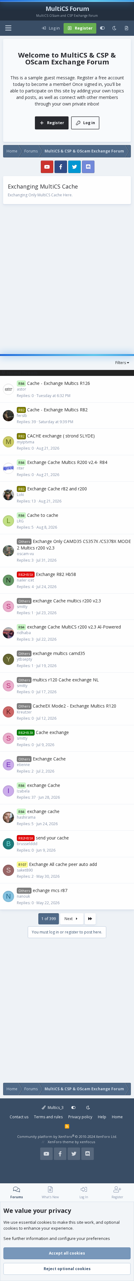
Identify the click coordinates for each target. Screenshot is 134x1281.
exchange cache (43, 811)
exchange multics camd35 (59, 653)
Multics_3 (55, 1107)
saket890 (25, 870)
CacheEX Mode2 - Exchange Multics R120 (74, 706)
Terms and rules (48, 1117)
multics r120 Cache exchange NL (66, 680)
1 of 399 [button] (48, 918)
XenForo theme (61, 1141)
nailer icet (25, 580)
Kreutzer (24, 712)
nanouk (23, 896)
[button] (8, 28)
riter (20, 468)
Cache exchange (52, 732)
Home (117, 1117)
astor (21, 389)
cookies (44, 1222)
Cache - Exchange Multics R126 (58, 383)
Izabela (23, 791)
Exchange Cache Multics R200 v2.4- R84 (67, 462)
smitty (22, 606)
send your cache (52, 838)
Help (102, 1117)
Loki (20, 494)
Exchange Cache (49, 759)
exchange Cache (43, 785)
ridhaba (24, 632)
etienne (23, 764)
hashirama (26, 817)
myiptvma (25, 442)
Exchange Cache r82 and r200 (57, 489)
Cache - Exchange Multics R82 (57, 410)
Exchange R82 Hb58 (56, 574)
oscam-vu (25, 553)
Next (69, 918)
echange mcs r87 (50, 890)
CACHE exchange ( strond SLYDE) (61, 436)
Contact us (19, 1117)
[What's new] (126, 28)
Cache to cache (42, 515)
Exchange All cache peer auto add (63, 864)
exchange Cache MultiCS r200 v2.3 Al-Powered (74, 627)
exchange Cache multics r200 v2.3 (67, 601)
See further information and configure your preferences (56, 1238)
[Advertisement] (67, 277)
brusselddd (27, 843)
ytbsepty (24, 659)
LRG (20, 521)
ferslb (22, 415)
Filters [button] (120, 362)
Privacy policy (80, 1117)
